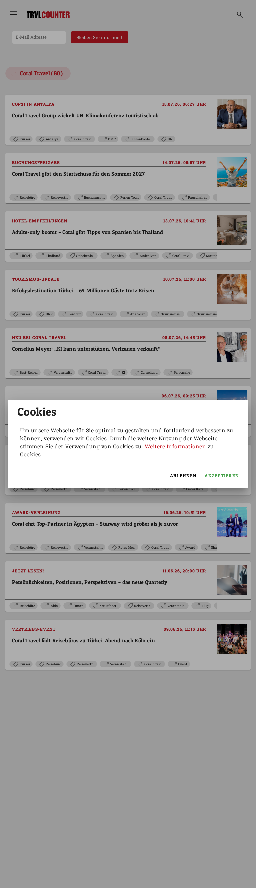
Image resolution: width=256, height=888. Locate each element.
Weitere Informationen (176, 446)
